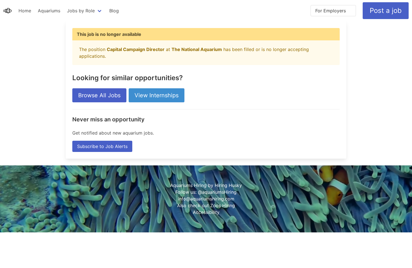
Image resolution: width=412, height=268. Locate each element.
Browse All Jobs (99, 95)
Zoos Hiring (222, 205)
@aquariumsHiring (217, 192)
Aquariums (49, 10)
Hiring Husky (228, 185)
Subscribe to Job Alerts (102, 146)
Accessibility (206, 212)
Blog (114, 10)
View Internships (157, 95)
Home (24, 10)
